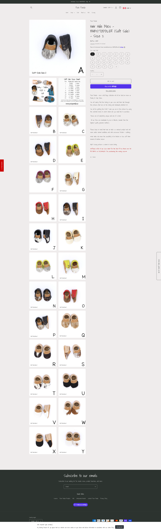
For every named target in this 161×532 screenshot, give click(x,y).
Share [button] (94, 157)
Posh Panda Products (65, 498)
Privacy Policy (103, 498)
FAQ (73, 498)
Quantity (92, 71)
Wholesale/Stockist (81, 498)
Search (56, 498)
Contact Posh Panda (93, 498)
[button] (31, 7)
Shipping (92, 43)
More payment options (111, 91)
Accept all (119, 527)
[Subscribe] (95, 486)
